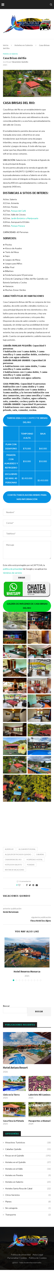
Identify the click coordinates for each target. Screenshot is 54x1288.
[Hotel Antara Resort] (27, 1048)
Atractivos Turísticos (28, 1142)
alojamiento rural (27, 849)
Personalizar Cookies (17, 1258)
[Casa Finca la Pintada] (14, 1109)
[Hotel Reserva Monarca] (27, 952)
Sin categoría (28, 1208)
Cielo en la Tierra (11, 1095)
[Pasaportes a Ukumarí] (39, 1109)
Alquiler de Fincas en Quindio (18, 854)
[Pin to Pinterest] (33, 885)
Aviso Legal (38, 1254)
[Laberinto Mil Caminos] (39, 1083)
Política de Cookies (38, 1258)
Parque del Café (18, 210)
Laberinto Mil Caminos (39, 1095)
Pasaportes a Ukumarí (39, 1121)
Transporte (28, 1214)
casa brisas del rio (13, 859)
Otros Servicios (28, 1195)
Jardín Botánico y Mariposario (24, 218)
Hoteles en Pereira (28, 1175)
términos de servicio (12, 572)
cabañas (40, 854)
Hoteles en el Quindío (28, 1162)
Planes (28, 1201)
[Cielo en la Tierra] (14, 1083)
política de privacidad (12, 569)
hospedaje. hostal (35, 859)
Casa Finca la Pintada (13, 1121)
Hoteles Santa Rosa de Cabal (28, 1188)
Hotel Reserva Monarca (27, 971)
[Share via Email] (37, 885)
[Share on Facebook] (26, 885)
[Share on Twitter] (30, 885)
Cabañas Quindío (28, 1149)
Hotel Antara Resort (15, 1067)
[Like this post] (21, 885)
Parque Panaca (18, 226)
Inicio (5, 45)
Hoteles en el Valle (28, 1168)
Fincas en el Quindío (28, 1155)
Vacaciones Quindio (20, 62)
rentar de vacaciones (14, 870)
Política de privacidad (21, 1254)
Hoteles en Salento (24, 45)
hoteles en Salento (13, 865)
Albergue (9, 849)
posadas (30, 865)
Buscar (6, 1006)
